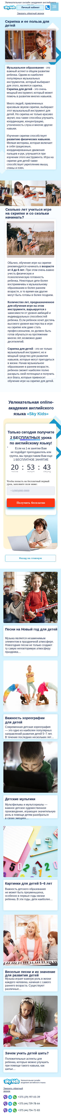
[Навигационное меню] (54, 6)
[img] (30, 597)
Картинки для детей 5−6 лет (28, 883)
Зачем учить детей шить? (27, 1053)
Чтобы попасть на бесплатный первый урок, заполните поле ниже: (28, 482)
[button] (30, 13)
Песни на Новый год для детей (31, 629)
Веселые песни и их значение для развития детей (30, 973)
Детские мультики (20, 799)
